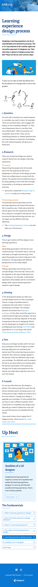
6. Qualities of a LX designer (13, 542)
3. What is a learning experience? (15, 525)
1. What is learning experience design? (17, 513)
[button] (33, 4)
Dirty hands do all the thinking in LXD (16, 332)
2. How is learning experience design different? (16, 519)
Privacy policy (28, 575)
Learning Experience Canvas (18, 225)
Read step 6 (10, 497)
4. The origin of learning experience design (16, 531)
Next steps (7, 547)
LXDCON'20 (26, 327)
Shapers (18, 575)
